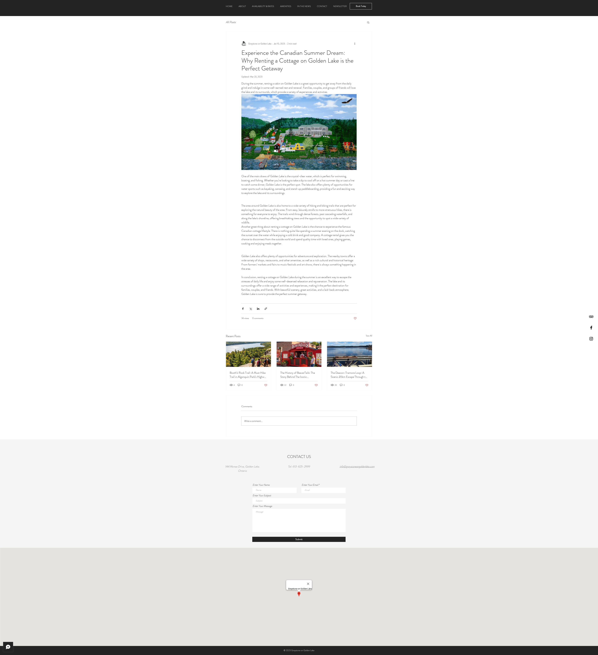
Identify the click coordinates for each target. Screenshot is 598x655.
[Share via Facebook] (242, 308)
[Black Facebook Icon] (591, 327)
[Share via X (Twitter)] (250, 308)
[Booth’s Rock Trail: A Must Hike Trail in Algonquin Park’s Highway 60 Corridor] (248, 354)
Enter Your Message (262, 506)
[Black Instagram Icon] (591, 338)
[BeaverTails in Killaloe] (299, 354)
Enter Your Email (310, 485)
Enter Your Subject (262, 495)
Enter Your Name (261, 485)
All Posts (231, 22)
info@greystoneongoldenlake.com (357, 466)
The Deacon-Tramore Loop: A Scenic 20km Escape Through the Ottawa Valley (349, 375)
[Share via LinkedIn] (258, 308)
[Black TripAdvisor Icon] (591, 316)
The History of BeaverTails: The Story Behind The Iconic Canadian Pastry (297, 375)
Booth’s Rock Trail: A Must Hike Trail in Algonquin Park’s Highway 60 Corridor (248, 375)
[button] (242, 6)
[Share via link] (265, 308)
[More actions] (355, 43)
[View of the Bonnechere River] (349, 354)
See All (369, 335)
